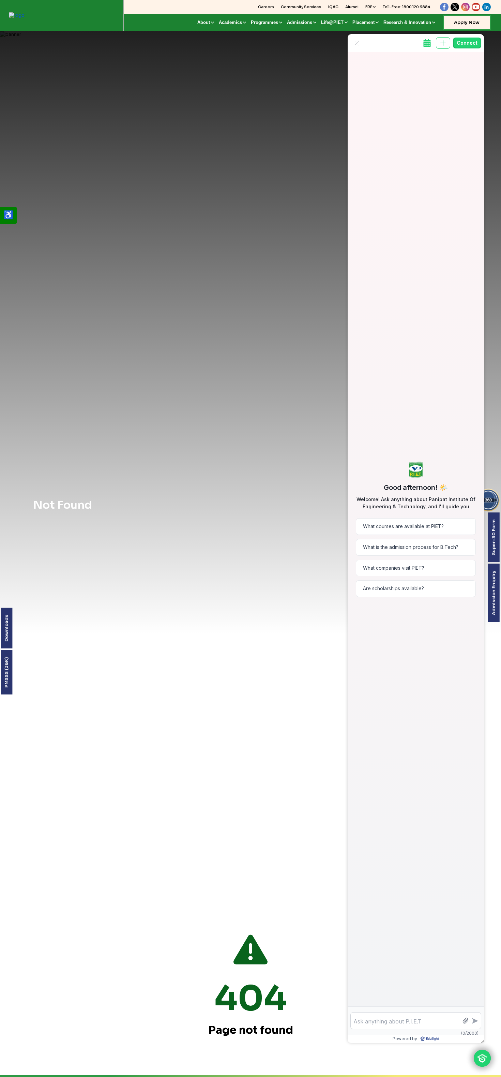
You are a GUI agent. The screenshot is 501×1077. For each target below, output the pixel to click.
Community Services (301, 6)
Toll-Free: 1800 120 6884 (406, 6)
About (203, 22)
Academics (230, 22)
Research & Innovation (407, 22)
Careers (266, 6)
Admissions (299, 22)
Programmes (264, 22)
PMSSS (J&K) (6, 672)
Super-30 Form (493, 537)
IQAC (333, 6)
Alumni (352, 6)
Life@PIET (332, 22)
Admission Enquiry (493, 592)
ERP (369, 6)
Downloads (6, 628)
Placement (363, 22)
